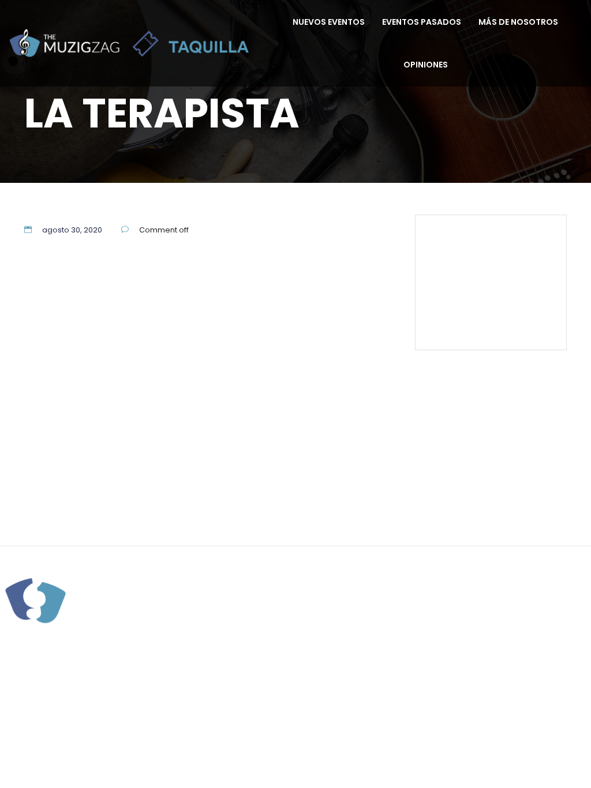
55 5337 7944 (521, 239)
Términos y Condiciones (495, 292)
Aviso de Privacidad (510, 306)
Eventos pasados (421, 22)
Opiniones (425, 64)
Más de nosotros (518, 22)
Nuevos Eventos (329, 22)
